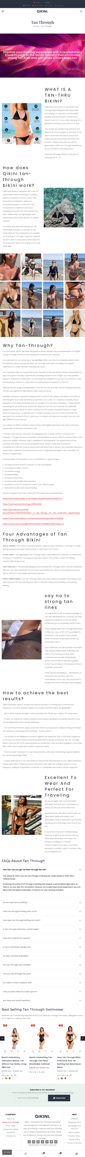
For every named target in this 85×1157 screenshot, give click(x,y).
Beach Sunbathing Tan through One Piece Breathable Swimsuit (40, 1060)
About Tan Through (10, 1122)
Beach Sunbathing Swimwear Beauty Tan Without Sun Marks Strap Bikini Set (14, 1062)
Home (36, 26)
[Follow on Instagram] (38, 1141)
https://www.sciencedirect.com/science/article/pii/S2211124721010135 (33, 518)
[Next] (83, 1038)
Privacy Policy (74, 1136)
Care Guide (10, 1126)
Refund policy (74, 1132)
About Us (11, 1118)
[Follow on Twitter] (33, 1141)
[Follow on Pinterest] (47, 1141)
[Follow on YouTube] (51, 1141)
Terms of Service (74, 1143)
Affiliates (74, 1118)
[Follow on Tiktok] (55, 1141)
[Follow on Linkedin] (42, 1141)
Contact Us (11, 1136)
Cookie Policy (74, 1139)
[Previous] (2, 1038)
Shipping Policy (74, 1122)
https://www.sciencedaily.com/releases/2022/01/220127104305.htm (32, 498)
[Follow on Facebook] (29, 1141)
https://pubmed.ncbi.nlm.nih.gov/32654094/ (22, 504)
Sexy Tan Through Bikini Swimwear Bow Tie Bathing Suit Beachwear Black (69, 1062)
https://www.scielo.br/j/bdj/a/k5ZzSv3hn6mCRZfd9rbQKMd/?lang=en (33, 524)
